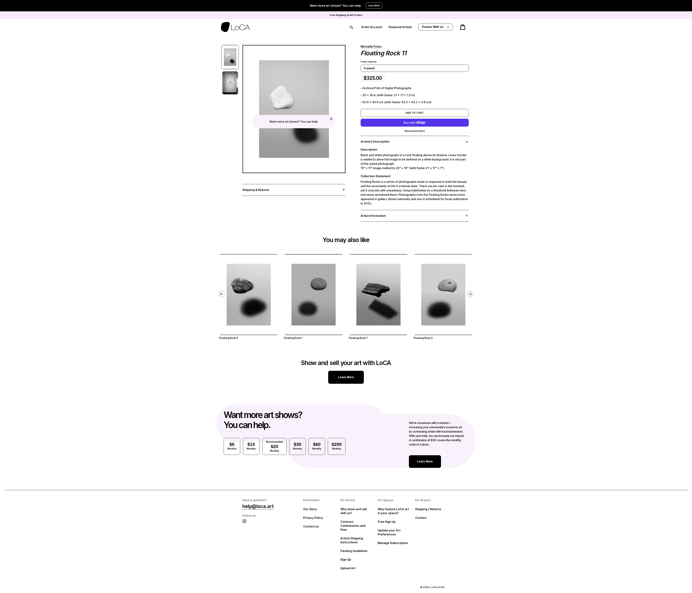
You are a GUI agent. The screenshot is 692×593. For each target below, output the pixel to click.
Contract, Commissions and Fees (352, 525)
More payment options (415, 131)
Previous (219, 291)
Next (471, 291)
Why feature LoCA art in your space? (393, 511)
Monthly (231, 446)
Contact (421, 518)
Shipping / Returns (428, 509)
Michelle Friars (371, 46)
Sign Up (345, 559)
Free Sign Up (387, 521)
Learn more (346, 377)
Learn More (374, 5)
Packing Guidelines (353, 551)
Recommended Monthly (274, 446)
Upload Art (348, 568)
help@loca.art (258, 506)
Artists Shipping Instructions (351, 540)
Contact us (311, 526)
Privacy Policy (313, 518)
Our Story (310, 509)
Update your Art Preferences (389, 532)
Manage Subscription (393, 543)
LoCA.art (436, 587)
